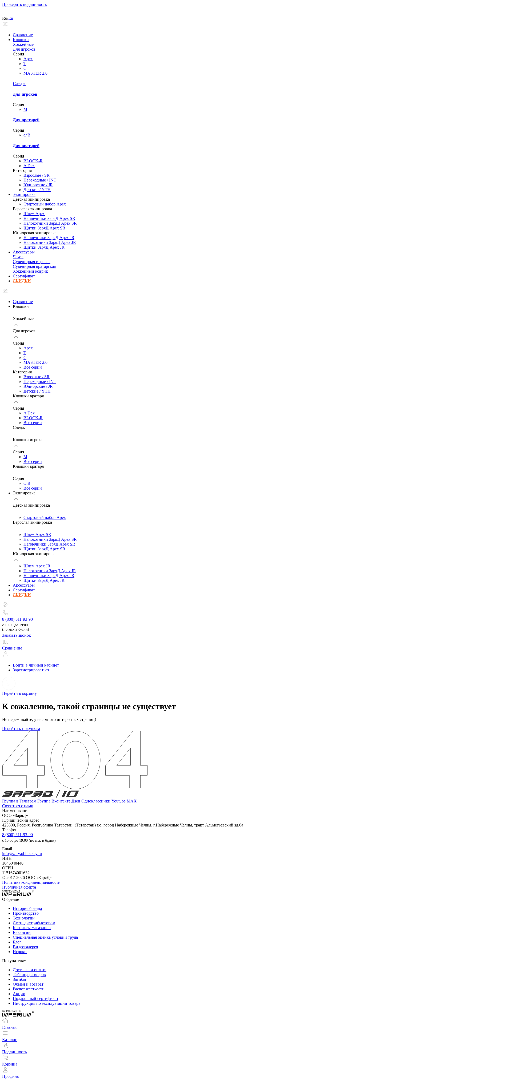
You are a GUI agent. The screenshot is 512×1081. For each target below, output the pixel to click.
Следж (19, 83)
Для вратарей (26, 120)
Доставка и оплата (29, 969)
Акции (19, 993)
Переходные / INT (39, 180)
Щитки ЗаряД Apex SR (44, 228)
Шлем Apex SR (37, 534)
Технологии (24, 918)
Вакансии (22, 932)
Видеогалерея (25, 947)
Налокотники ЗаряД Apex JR (49, 242)
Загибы (19, 979)
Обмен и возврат (28, 984)
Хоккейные (23, 44)
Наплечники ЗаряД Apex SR (49, 218)
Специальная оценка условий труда (45, 937)
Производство (26, 913)
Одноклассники (95, 801)
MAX (132, 801)
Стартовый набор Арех (44, 204)
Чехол (18, 257)
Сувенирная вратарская (34, 266)
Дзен (75, 801)
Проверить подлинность (24, 4)
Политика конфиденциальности (31, 882)
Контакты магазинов (32, 927)
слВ (26, 135)
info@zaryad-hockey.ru (22, 853)
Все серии (32, 367)
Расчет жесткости (29, 989)
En (10, 18)
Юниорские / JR (38, 185)
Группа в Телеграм (19, 801)
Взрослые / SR (36, 175)
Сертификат (24, 276)
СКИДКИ (22, 281)
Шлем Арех (34, 213)
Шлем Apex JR (36, 566)
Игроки (20, 951)
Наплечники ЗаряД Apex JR (48, 237)
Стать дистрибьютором (34, 923)
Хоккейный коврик (30, 271)
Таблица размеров (29, 974)
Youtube (118, 801)
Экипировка (24, 194)
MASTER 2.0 (35, 73)
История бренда (27, 908)
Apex (28, 59)
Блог (17, 942)
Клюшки (21, 39)
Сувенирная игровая (31, 261)
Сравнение (23, 35)
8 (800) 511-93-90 (17, 619)
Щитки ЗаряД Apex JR (44, 247)
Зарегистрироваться (31, 670)
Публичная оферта (19, 887)
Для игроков (24, 49)
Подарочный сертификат (35, 998)
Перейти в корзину (19, 693)
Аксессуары (24, 252)
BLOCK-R (33, 161)
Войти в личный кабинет (36, 665)
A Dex (29, 165)
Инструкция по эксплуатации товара (46, 1003)
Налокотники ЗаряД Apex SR (50, 223)
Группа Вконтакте (53, 801)
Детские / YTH (37, 189)
